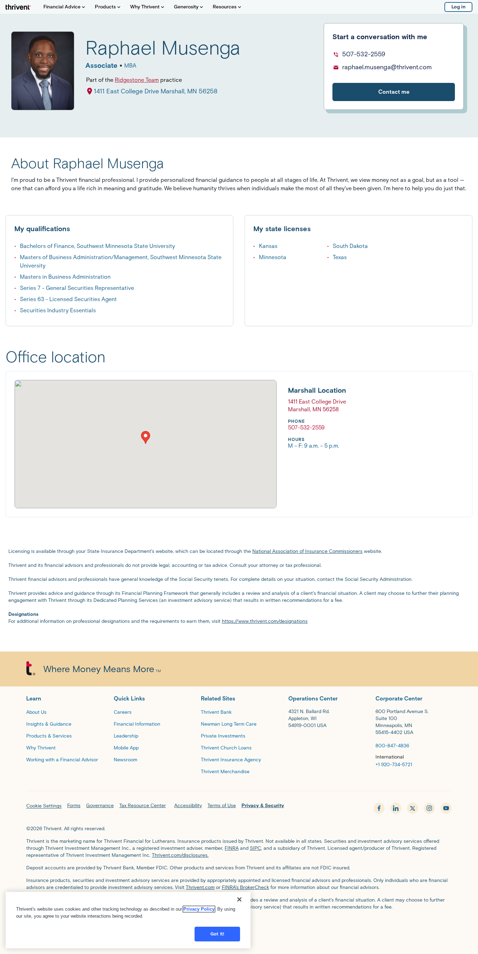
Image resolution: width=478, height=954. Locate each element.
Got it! (217, 934)
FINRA (232, 848)
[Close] (239, 899)
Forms (73, 806)
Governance (100, 806)
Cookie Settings (44, 806)
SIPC (255, 848)
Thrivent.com (200, 887)
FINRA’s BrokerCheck (245, 887)
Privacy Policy (199, 909)
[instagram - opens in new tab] (429, 808)
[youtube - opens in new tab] (446, 808)
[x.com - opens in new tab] (412, 808)
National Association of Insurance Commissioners (307, 551)
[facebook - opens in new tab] (379, 808)
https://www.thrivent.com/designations (265, 621)
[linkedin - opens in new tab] (396, 808)
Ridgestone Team (137, 80)
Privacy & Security (262, 806)
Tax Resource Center (142, 806)
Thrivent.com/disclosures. (180, 855)
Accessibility (188, 806)
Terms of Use (222, 806)
